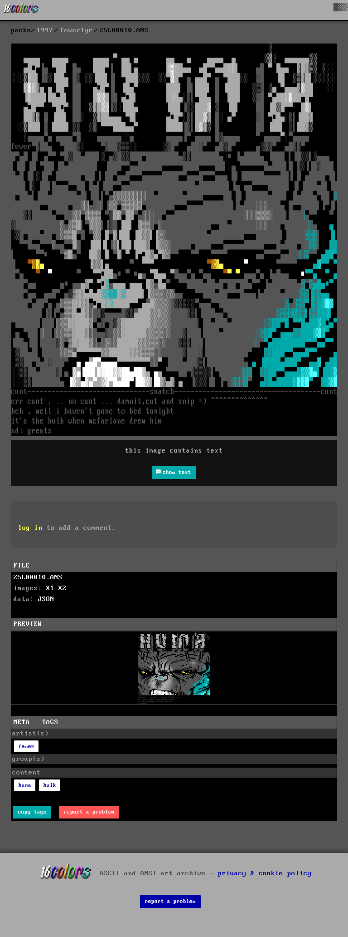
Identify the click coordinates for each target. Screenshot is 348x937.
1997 (45, 30)
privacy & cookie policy (265, 873)
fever (26, 747)
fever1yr (76, 30)
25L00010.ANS (38, 577)
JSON (46, 599)
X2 (62, 588)
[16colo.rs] (21, 10)
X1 (50, 588)
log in (30, 528)
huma (25, 785)
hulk (50, 785)
